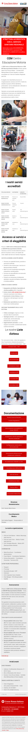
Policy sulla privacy (20, 728)
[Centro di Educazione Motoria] (14, 112)
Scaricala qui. (5, 656)
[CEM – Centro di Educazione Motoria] (14, 164)
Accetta (4, 730)
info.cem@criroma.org (18, 292)
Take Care (4, 694)
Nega (7, 730)
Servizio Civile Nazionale (20, 694)
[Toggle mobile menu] (26, 3)
